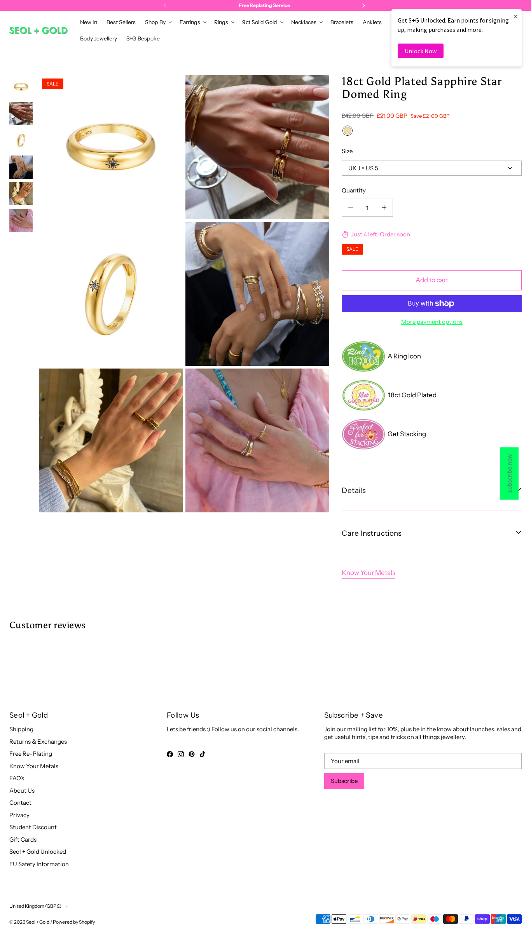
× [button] (516, 16)
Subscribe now (509, 473)
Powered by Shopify (74, 922)
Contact (20, 802)
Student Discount (33, 827)
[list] (184, 293)
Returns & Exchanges (38, 741)
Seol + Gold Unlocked (37, 851)
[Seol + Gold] (38, 30)
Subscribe (344, 781)
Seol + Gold (37, 922)
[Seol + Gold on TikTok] (202, 754)
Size (347, 151)
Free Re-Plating (30, 753)
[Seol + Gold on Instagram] (180, 754)
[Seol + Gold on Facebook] (169, 754)
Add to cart (432, 280)
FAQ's (16, 778)
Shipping (21, 729)
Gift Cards (23, 839)
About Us (22, 790)
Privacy (19, 815)
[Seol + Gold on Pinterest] (191, 754)
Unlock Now (421, 51)
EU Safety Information (39, 864)
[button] (157, 22)
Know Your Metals (368, 573)
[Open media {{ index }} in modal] (111, 147)
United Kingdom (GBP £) (35, 906)
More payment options (432, 321)
